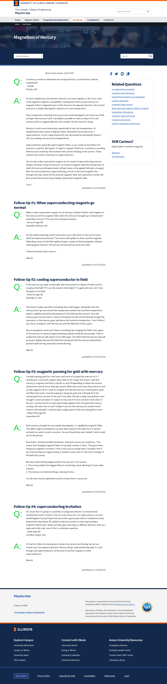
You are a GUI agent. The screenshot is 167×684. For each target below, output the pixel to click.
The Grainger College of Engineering (33, 9)
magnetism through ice (122, 112)
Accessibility (89, 675)
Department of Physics (125, 604)
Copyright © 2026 (67, 675)
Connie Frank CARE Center (121, 655)
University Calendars (70, 655)
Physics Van (22, 596)
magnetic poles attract (122, 104)
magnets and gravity (121, 119)
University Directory (70, 660)
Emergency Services (118, 645)
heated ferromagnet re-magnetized (128, 96)
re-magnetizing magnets (123, 89)
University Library (117, 660)
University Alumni (69, 645)
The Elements (118, 156)
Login (126, 675)
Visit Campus (20, 660)
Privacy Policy (43, 675)
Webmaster (110, 675)
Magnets (116, 152)
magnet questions (120, 100)
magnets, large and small (123, 116)
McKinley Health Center (120, 650)
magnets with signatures (123, 93)
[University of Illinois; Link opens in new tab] (23, 629)
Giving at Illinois (68, 650)
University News (21, 655)
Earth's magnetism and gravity (126, 123)
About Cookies (21, 676)
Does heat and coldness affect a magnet (130, 108)
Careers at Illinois (22, 650)
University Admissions (24, 645)
